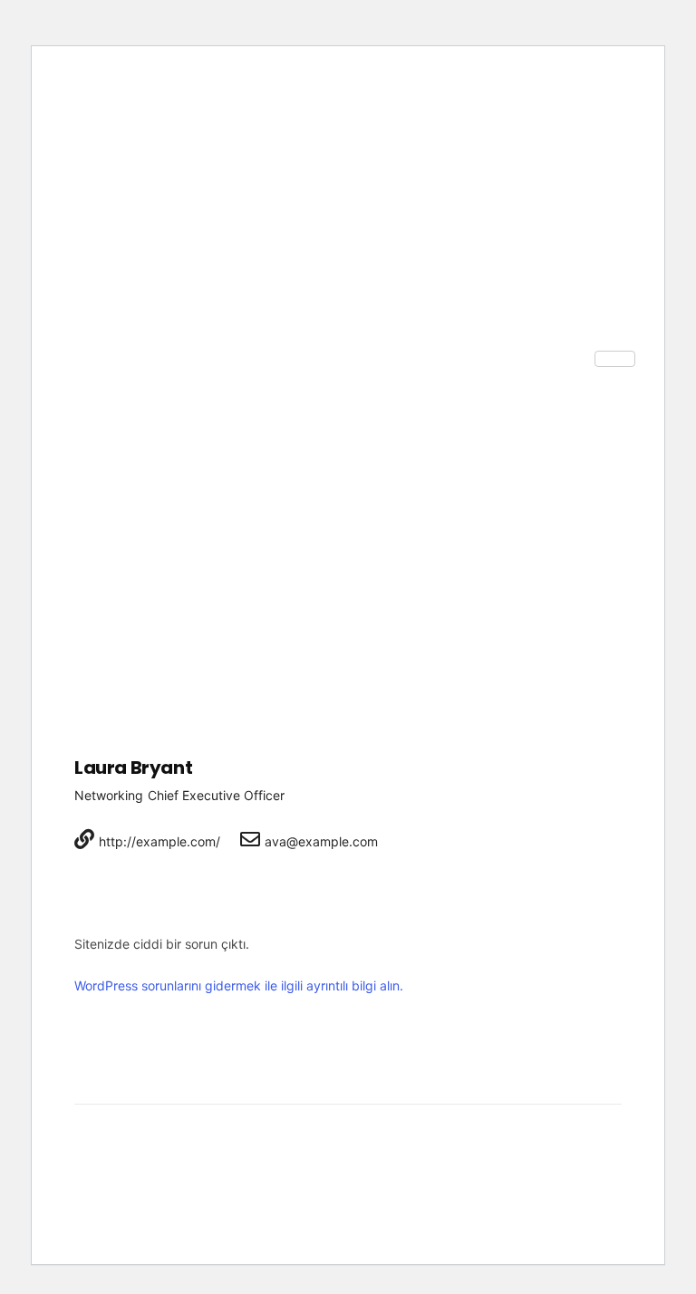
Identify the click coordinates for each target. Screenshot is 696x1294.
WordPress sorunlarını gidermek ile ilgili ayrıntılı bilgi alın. (238, 985)
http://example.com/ (159, 841)
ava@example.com (321, 841)
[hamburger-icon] (614, 359)
